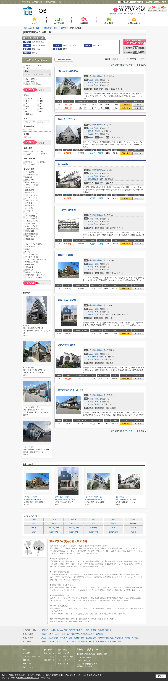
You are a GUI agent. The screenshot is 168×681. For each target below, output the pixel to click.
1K (40, 99)
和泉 (84, 634)
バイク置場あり (32, 216)
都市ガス (29, 205)
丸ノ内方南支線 (117, 638)
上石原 (53, 519)
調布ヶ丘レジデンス (67, 119)
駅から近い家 (63, 664)
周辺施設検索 (49, 660)
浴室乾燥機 (30, 231)
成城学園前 (112, 641)
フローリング (31, 200)
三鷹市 (66, 630)
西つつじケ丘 (54, 528)
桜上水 (91, 641)
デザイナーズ (31, 185)
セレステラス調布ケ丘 (68, 71)
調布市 (95, 76)
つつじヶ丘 (66, 641)
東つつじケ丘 (74, 528)
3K (40, 106)
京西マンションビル (31, 325)
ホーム (25, 650)
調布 (96, 80)
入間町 (33, 519)
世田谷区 (44, 630)
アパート (28, 66)
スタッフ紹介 (49, 657)
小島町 (113, 519)
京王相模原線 (93, 179)
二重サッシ (30, 211)
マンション (39, 66)
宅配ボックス (31, 262)
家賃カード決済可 (33, 272)
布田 (96, 83)
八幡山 (43, 641)
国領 (96, 85)
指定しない (29, 151)
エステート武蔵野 (66, 255)
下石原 (53, 523)
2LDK (27, 106)
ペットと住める (64, 660)
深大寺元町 (113, 532)
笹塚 (63, 634)
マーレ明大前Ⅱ (29, 367)
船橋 (101, 634)
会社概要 (26, 653)
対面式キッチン (32, 224)
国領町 (93, 519)
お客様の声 (48, 650)
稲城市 (101, 630)
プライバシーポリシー (31, 657)
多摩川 (113, 523)
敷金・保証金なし (32, 79)
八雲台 (133, 532)
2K (26, 104)
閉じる (160, 676)
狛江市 (72, 630)
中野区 (86, 630)
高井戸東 (70, 634)
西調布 (97, 131)
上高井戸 (90, 634)
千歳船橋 (84, 641)
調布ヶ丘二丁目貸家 (67, 300)
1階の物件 (30, 267)
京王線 (90, 80)
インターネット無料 (34, 277)
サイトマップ (28, 664)
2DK (41, 104)
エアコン (29, 241)
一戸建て (28, 68)
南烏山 (78, 634)
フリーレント (31, 195)
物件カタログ (28, 667)
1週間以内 (43, 154)
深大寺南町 (93, 532)
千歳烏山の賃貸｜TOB (87, 649)
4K (26, 111)
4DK (41, 111)
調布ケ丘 (101, 76)
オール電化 (30, 208)
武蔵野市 (94, 630)
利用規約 (26, 660)
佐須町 (133, 519)
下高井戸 (49, 634)
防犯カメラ (30, 265)
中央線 (90, 314)
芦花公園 (75, 641)
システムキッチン (33, 221)
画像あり (28, 162)
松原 (43, 634)
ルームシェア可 (32, 198)
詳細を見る (126, 104)
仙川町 (73, 523)
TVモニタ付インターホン (36, 259)
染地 (93, 523)
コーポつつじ (29, 447)
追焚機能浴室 (31, 229)
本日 (41, 151)
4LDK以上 (29, 114)
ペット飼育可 (31, 175)
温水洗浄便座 (31, 234)
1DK (27, 101)
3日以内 (28, 154)
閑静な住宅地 (31, 182)
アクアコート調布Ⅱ (67, 345)
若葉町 (33, 532)
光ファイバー (31, 254)
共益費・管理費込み (33, 84)
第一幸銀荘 (63, 164)
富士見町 (93, 528)
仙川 (58, 641)
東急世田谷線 (79, 638)
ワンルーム (29, 99)
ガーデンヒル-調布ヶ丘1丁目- (71, 390)
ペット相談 (30, 172)
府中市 (108, 630)
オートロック (31, 257)
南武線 (127, 638)
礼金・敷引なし (31, 82)
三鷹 (96, 314)
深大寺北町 (53, 532)
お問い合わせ (49, 653)
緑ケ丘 (133, 528)
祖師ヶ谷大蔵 (101, 641)
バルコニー (30, 203)
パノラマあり (30, 164)
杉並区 (52, 630)
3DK (27, 109)
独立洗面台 (30, 239)
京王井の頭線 (53, 638)
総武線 (100, 638)
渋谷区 (79, 630)
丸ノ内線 (135, 638)
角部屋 (29, 270)
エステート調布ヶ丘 (67, 210)
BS (27, 252)
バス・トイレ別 (32, 226)
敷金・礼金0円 (63, 653)
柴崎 (33, 523)
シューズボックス (33, 247)
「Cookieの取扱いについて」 (27, 678)
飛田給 (33, 528)
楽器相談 (29, 177)
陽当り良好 (30, 180)
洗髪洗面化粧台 (32, 236)
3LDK (41, 109)
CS (27, 249)
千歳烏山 (51, 641)
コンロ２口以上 (32, 218)
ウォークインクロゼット (35, 244)
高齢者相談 (30, 190)
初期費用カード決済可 (35, 275)
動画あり (43, 162)
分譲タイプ (30, 193)
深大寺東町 (73, 532)
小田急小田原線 (66, 638)
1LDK (41, 101)
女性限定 (29, 187)
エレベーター (31, 213)
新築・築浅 (62, 650)
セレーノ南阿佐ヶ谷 (31, 407)
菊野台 (73, 519)
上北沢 (57, 634)
